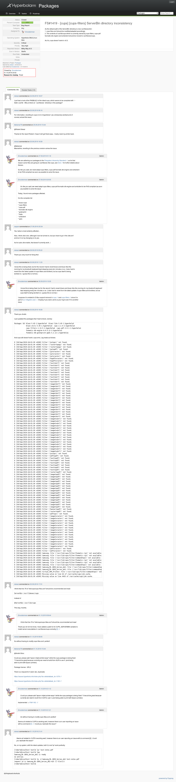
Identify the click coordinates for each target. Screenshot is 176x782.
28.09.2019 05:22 (36, 250)
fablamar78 (18, 125)
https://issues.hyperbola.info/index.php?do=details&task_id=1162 (37, 681)
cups (54, 297)
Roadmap (36, 13)
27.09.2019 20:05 (45, 179)
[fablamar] (8, 128)
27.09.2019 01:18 (45, 156)
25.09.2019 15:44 (39, 125)
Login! (172, 2)
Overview (12, 13)
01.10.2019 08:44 (45, 615)
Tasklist (24, 13)
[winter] (8, 230)
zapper (16, 226)
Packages (18, 63)
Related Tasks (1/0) (28, 90)
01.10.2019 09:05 (36, 636)
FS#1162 (33, 702)
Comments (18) (13, 89)
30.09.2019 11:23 (36, 262)
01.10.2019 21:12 (45, 689)
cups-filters (65, 297)
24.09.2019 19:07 (36, 96)
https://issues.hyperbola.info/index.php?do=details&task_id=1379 (37, 676)
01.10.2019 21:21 (45, 710)
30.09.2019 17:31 (36, 584)
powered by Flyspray (166, 778)
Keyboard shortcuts (13, 773)
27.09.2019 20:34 (36, 226)
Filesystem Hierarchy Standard (55, 160)
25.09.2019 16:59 (36, 141)
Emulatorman (30, 32)
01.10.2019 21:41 (36, 731)
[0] (57, 629)
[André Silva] (23, 33)
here (59, 163)
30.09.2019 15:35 (45, 281)
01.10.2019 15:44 (39, 649)
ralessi (12, 65)
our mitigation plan (29, 300)
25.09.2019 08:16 (36, 110)
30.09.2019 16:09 (36, 309)
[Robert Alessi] (8, 99)
